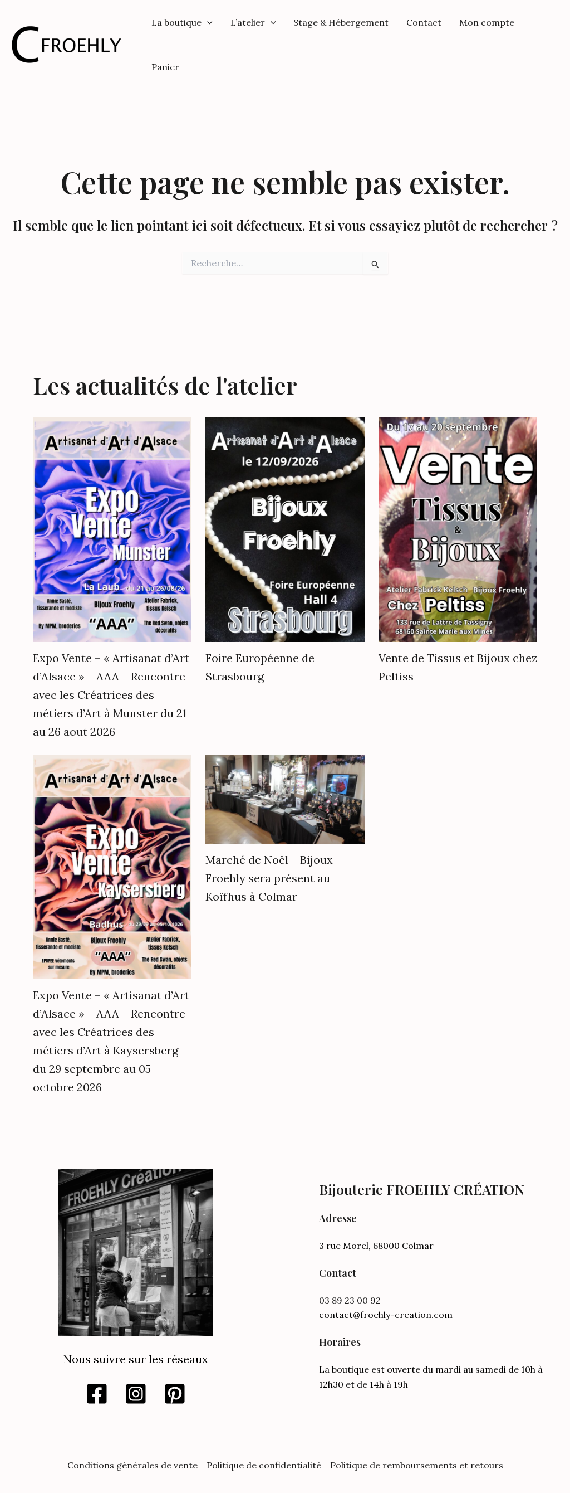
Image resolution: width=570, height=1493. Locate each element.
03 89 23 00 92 (350, 1300)
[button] (207, 22)
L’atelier (247, 22)
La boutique (176, 22)
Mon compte (486, 22)
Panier (165, 66)
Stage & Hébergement (341, 22)
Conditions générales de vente (132, 1465)
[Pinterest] (175, 1394)
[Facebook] (97, 1394)
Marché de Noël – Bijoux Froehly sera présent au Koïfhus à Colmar (269, 878)
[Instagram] (136, 1394)
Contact (423, 22)
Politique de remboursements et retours (416, 1465)
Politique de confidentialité (264, 1465)
